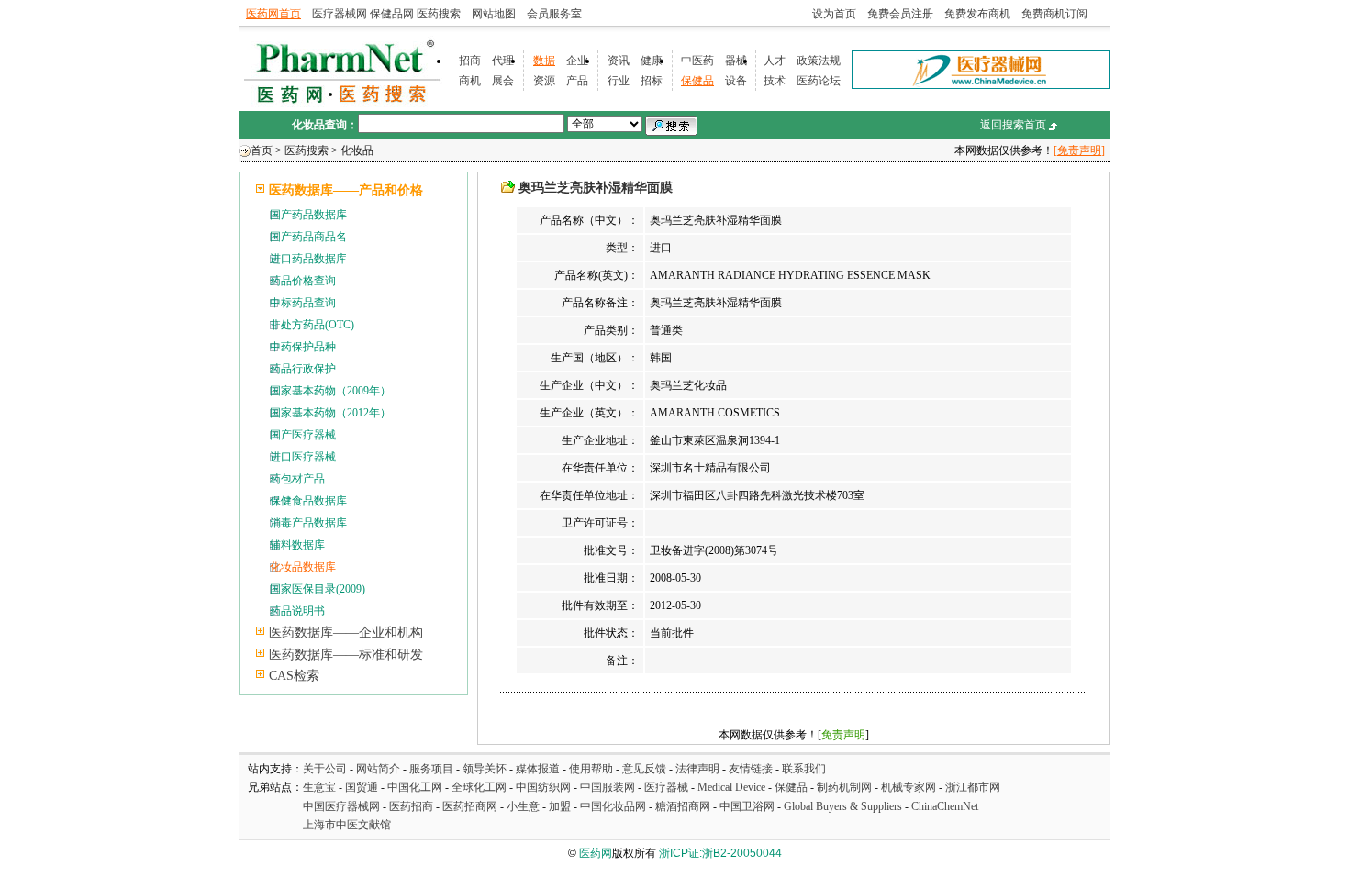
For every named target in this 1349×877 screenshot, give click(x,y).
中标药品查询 (303, 302)
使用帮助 (591, 768)
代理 (503, 60)
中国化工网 (414, 787)
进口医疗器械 (303, 456)
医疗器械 (666, 787)
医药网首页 (273, 13)
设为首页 (834, 13)
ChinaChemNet (944, 806)
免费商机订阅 (1054, 13)
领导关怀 (485, 768)
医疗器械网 (339, 13)
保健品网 (392, 13)
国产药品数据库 (308, 214)
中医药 (697, 60)
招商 (470, 60)
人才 (775, 60)
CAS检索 (294, 676)
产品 (577, 80)
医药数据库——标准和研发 (346, 654)
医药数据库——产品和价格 (346, 190)
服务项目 (431, 768)
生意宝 (319, 787)
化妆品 (356, 150)
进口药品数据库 (308, 258)
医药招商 (411, 806)
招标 (652, 80)
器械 (736, 60)
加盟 (561, 806)
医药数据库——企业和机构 (346, 632)
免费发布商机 (977, 13)
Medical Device (731, 787)
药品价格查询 (303, 280)
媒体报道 (538, 768)
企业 (577, 60)
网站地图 (494, 13)
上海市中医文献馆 (347, 824)
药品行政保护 (303, 368)
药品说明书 (297, 611)
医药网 (595, 853)
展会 (503, 80)
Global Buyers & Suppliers (843, 806)
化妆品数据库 (303, 567)
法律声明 (697, 768)
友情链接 (751, 768)
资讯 (619, 60)
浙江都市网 (972, 787)
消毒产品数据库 (308, 522)
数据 (544, 60)
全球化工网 (479, 787)
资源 (544, 80)
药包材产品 (297, 478)
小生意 (523, 806)
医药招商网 (469, 806)
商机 (470, 80)
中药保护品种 (303, 346)
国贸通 (361, 787)
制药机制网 (844, 787)
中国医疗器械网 (341, 806)
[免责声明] (1079, 150)
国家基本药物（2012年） (330, 412)
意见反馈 (644, 768)
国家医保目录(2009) (317, 589)
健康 (652, 60)
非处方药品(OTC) (312, 324)
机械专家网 (908, 787)
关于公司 (325, 768)
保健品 (697, 80)
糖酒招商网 (682, 806)
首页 (262, 150)
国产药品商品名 (308, 236)
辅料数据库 (297, 544)
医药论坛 (819, 80)
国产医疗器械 (303, 434)
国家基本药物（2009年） (330, 390)
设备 (736, 80)
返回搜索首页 (1013, 124)
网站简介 (378, 768)
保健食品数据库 (308, 500)
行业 (619, 80)
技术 (775, 80)
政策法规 (819, 60)
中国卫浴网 (748, 806)
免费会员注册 (900, 13)
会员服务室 (554, 13)
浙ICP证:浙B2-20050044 (720, 853)
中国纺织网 (543, 787)
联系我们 (804, 768)
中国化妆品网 (613, 806)
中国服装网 (607, 787)
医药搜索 (439, 13)
